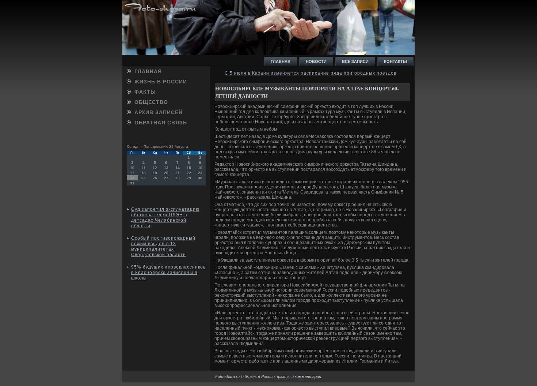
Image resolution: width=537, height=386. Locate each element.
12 (155, 168)
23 (200, 173)
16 (200, 168)
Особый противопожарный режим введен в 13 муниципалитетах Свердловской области (163, 246)
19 (155, 173)
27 (166, 178)
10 (132, 168)
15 (189, 168)
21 (177, 173)
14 (177, 168)
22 (189, 173)
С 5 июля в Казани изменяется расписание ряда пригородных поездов (310, 73)
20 (166, 173)
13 (166, 168)
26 (155, 178)
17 (132, 173)
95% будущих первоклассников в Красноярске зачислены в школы (168, 273)
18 (143, 173)
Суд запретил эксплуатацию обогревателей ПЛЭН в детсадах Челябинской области (165, 217)
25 (143, 178)
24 (132, 178)
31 (132, 183)
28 (177, 178)
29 (189, 178)
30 (200, 178)
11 (144, 168)
